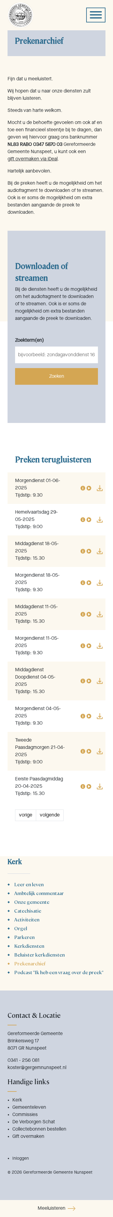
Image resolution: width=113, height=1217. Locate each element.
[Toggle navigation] (95, 15)
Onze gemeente (31, 902)
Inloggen (20, 1158)
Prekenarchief (30, 963)
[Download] (100, 488)
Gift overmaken (28, 1136)
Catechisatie (27, 910)
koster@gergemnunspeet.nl (37, 1067)
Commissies (25, 1114)
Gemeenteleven (29, 1107)
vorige (25, 815)
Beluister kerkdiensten (39, 954)
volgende (50, 815)
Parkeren (24, 937)
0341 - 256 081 (23, 1060)
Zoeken (56, 376)
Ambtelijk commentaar (39, 893)
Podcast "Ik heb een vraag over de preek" (58, 972)
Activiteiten (26, 919)
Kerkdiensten (29, 946)
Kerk (17, 1100)
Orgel (20, 928)
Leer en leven (29, 884)
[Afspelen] (88, 488)
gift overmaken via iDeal (33, 159)
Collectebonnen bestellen (39, 1129)
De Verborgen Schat (33, 1122)
